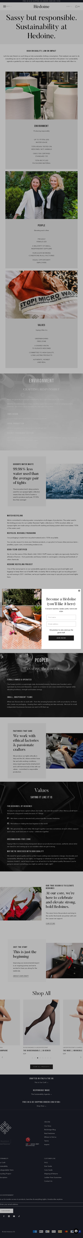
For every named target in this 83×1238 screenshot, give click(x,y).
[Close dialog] (79, 591)
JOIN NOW (61, 638)
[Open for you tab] (76, 1231)
